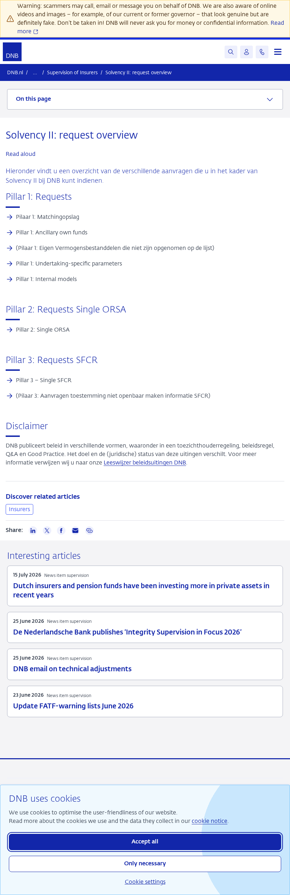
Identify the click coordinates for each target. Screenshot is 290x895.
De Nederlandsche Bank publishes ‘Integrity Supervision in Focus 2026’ (127, 632)
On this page (33, 99)
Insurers (19, 509)
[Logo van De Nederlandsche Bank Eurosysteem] (12, 51)
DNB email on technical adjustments (72, 669)
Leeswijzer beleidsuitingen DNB (145, 462)
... (35, 72)
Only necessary (145, 864)
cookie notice (209, 821)
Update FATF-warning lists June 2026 (73, 706)
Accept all (145, 842)
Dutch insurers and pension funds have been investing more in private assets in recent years (141, 591)
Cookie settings (145, 881)
